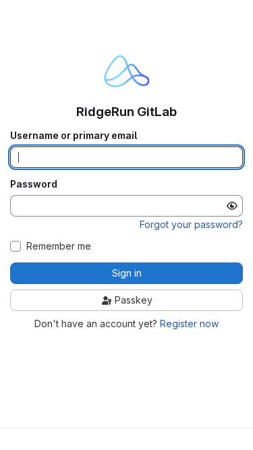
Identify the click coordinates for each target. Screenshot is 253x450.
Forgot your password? (191, 224)
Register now (189, 323)
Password (33, 184)
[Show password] (232, 206)
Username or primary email (73, 135)
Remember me (58, 246)
